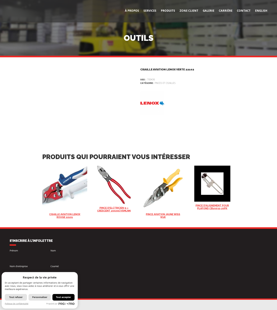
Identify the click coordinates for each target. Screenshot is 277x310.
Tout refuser (16, 297)
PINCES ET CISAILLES (165, 83)
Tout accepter (63, 297)
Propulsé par (52, 303)
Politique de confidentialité (16, 303)
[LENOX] (152, 103)
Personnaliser (39, 297)
